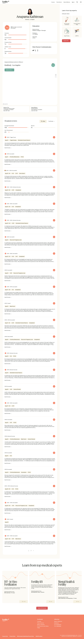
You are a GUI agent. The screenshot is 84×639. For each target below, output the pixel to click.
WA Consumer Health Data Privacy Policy (25, 636)
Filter (44, 121)
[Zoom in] (56, 75)
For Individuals (57, 626)
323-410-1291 (34, 110)
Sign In (73, 2)
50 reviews (13, 28)
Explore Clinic (9, 70)
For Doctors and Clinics (43, 626)
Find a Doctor (59, 2)
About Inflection (67, 2)
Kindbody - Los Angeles (30, 19)
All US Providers (39, 636)
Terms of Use (5, 636)
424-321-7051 (6, 110)
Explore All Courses (42, 608)
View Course (23, 601)
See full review (7, 147)
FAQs (38, 627)
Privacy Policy (12, 636)
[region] (29, 89)
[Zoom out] (56, 77)
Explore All (65, 40)
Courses (53, 2)
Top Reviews (50, 121)
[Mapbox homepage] (5, 104)
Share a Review (41, 624)
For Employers (57, 624)
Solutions (56, 623)
